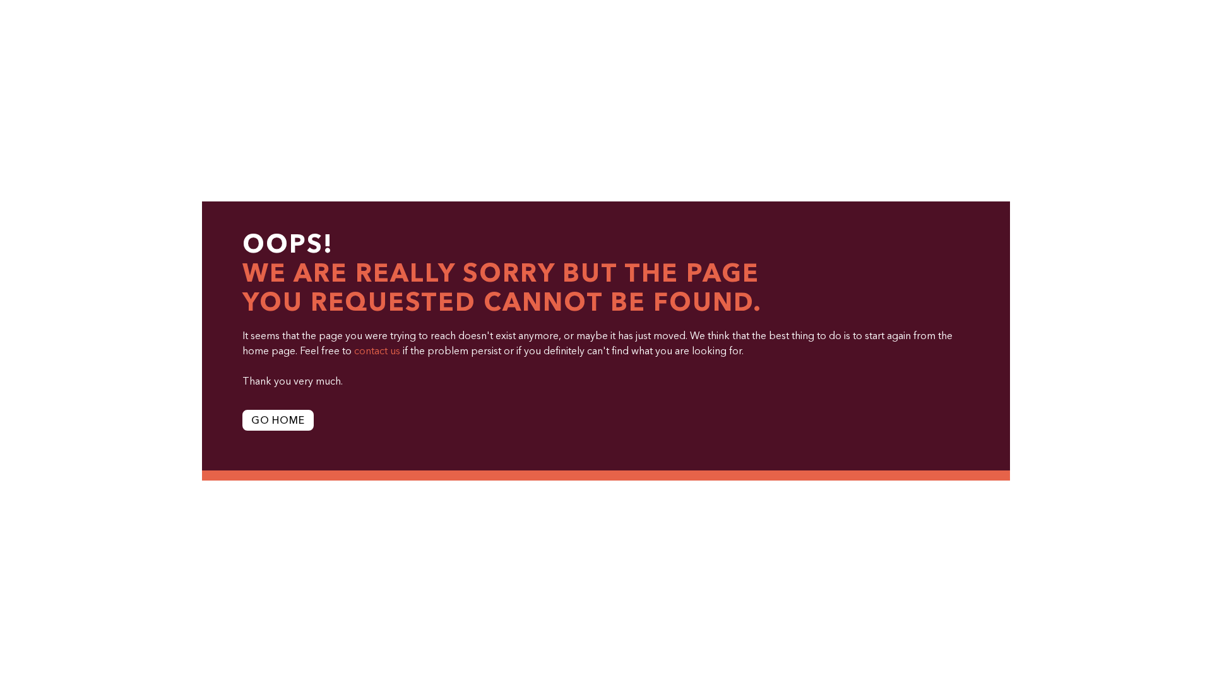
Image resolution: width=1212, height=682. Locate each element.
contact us (377, 352)
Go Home (278, 421)
